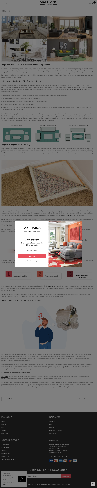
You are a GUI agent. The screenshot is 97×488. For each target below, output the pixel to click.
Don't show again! (33, 261)
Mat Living (32, 229)
